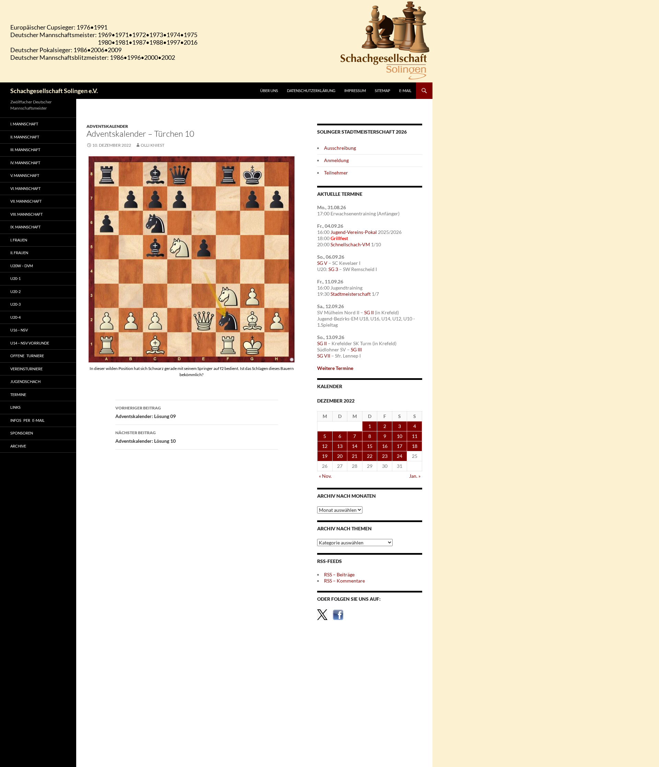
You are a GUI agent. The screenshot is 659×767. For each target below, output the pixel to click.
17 (399, 446)
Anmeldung (336, 160)
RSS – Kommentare (344, 581)
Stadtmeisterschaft (351, 294)
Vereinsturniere (26, 368)
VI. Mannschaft (25, 188)
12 (324, 446)
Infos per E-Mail (27, 420)
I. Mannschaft (24, 124)
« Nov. (325, 476)
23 (385, 456)
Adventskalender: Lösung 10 (145, 437)
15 (369, 446)
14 (354, 446)
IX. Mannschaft (25, 227)
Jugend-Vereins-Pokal (354, 232)
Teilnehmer (336, 173)
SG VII (323, 356)
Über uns (269, 90)
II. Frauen (19, 252)
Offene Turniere (27, 355)
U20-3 (15, 304)
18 (414, 446)
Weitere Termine (335, 368)
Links (15, 407)
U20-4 (15, 317)
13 (340, 446)
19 (324, 456)
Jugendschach (25, 381)
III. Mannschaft (25, 149)
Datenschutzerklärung (311, 90)
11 (414, 436)
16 (385, 446)
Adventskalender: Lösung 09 (145, 412)
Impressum (355, 90)
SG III (356, 349)
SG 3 (333, 269)
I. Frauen (18, 240)
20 (340, 456)
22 (369, 456)
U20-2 (15, 291)
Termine (18, 394)
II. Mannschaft (24, 137)
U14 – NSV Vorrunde (29, 343)
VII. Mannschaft (26, 201)
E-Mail (405, 90)
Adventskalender (107, 126)
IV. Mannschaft (25, 162)
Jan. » (414, 476)
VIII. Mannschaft (26, 214)
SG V (322, 263)
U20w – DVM (21, 265)
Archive (18, 446)
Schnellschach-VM (350, 244)
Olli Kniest (152, 145)
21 (354, 456)
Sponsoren (21, 433)
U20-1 (15, 278)
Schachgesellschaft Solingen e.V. (54, 90)
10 (399, 436)
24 (399, 456)
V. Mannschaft (24, 175)
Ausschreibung (340, 148)
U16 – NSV (19, 330)
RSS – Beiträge (339, 574)
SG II (369, 312)
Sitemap (382, 90)
